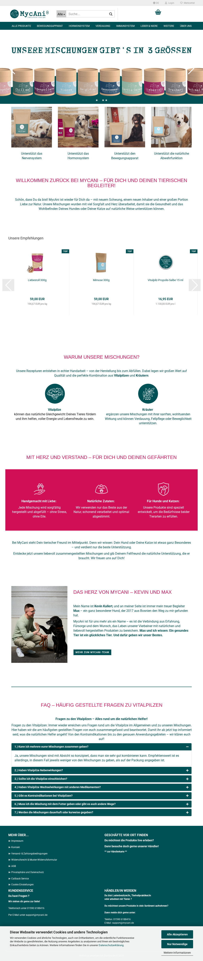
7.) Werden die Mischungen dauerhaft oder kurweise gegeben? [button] (53, 812)
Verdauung (103, 25)
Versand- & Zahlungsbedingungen (29, 853)
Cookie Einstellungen (22, 884)
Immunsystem (125, 25)
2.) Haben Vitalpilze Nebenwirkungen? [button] (38, 770)
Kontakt (15, 847)
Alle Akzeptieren (177, 934)
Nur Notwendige (177, 944)
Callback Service (20, 878)
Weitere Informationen (177, 952)
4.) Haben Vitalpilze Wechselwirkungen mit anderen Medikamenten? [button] (57, 787)
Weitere (169, 25)
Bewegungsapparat (50, 25)
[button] (156, 3)
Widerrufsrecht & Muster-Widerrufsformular (34, 859)
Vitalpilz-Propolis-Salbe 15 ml (165, 280)
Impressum (17, 841)
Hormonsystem (79, 25)
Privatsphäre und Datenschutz (27, 872)
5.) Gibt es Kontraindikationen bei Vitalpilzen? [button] (43, 795)
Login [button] (170, 3)
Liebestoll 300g (37, 280)
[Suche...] (111, 14)
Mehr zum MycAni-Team (92, 652)
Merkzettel (189, 3)
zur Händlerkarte (116, 851)
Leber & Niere (149, 25)
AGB (13, 866)
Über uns (186, 25)
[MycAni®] (29, 14)
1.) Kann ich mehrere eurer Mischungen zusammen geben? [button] (51, 746)
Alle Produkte (21, 25)
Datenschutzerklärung (111, 945)
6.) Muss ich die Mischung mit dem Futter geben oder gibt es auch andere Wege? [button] (65, 804)
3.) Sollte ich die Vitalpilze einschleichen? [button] (40, 778)
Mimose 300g (101, 280)
